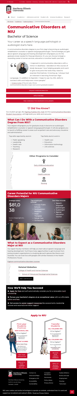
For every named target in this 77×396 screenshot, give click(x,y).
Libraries (41, 2)
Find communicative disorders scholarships (38, 101)
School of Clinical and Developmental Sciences (39, 274)
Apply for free (15, 291)
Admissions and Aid (33, 17)
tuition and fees (14, 299)
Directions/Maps (34, 375)
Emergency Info (34, 378)
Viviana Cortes (16, 83)
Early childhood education (44, 165)
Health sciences (44, 174)
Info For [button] (54, 2)
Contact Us (32, 373)
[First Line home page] (18, 9)
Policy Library (48, 380)
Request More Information (38, 90)
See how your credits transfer (55, 355)
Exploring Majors (28, 21)
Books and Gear (64, 375)
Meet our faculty (26, 278)
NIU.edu (10, 2)
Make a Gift (48, 2)
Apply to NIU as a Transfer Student (55, 366)
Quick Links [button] (62, 2)
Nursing (44, 183)
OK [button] (72, 392)
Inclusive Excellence (56, 17)
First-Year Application (22, 355)
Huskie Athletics (64, 373)
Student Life (44, 17)
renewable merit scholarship (55, 348)
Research (67, 17)
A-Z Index (22, 2)
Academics (20, 17)
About (13, 17)
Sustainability (33, 384)
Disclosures (47, 377)
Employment (63, 378)
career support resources (31, 303)
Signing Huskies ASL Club (34, 112)
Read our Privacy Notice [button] (41, 393)
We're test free (21, 344)
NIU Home (10, 21)
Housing (61, 381)
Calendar (28, 2)
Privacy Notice (48, 383)
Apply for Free (38, 95)
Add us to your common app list (21, 365)
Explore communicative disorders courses (24, 261)
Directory (35, 2)
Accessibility (33, 381)
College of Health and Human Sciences (33, 270)
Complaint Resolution (47, 373)
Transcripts (62, 384)
